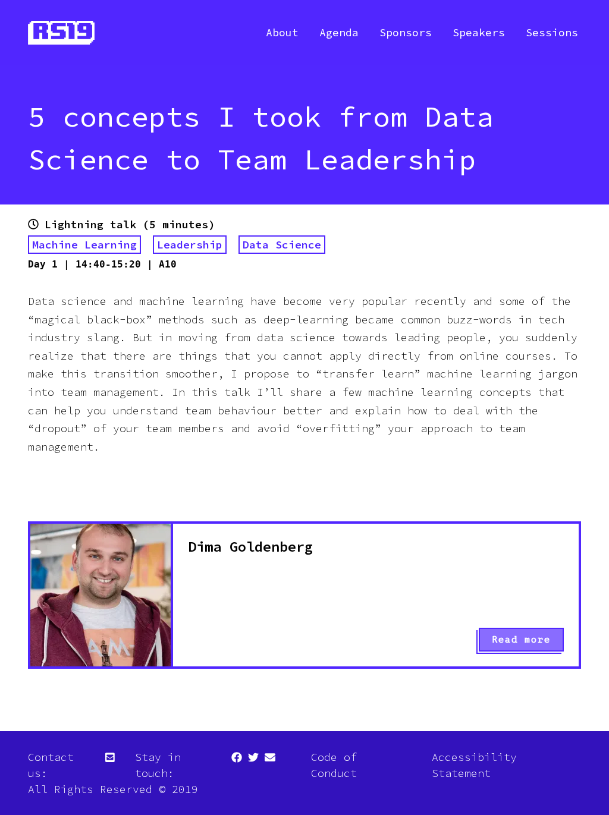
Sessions (552, 32)
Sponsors (405, 32)
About (282, 32)
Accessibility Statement (474, 765)
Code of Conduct (334, 765)
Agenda (339, 32)
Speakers (479, 32)
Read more (521, 639)
